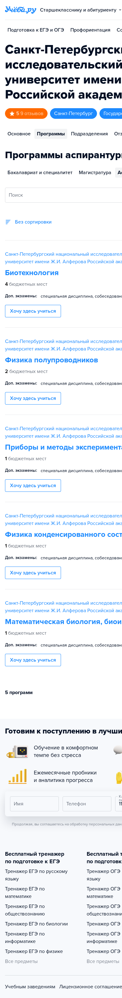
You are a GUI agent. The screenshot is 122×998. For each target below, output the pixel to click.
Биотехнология (32, 272)
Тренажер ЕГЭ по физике (34, 951)
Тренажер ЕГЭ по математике (25, 893)
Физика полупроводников (51, 360)
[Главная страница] (20, 10)
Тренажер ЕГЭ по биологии (36, 924)
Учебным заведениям (30, 987)
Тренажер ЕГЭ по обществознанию (25, 910)
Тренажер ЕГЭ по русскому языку (36, 875)
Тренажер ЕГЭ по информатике (25, 938)
